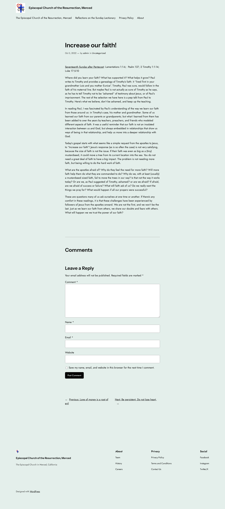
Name (69, 322)
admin (86, 53)
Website (69, 352)
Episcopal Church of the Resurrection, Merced (60, 8)
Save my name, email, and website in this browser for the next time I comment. (111, 367)
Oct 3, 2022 (70, 53)
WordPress (35, 491)
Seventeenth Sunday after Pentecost (84, 67)
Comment (71, 282)
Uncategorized (99, 53)
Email (69, 337)
